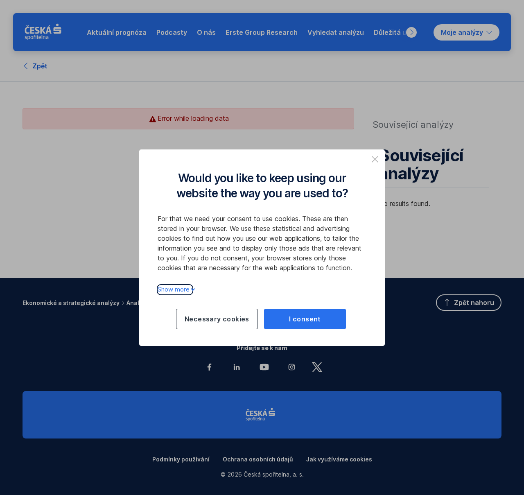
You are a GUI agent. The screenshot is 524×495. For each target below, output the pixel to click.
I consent (305, 319)
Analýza (137, 302)
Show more (174, 289)
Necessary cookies (217, 319)
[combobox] (466, 32)
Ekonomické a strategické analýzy (71, 302)
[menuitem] (116, 32)
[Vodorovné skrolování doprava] (411, 32)
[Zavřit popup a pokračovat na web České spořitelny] (375, 159)
